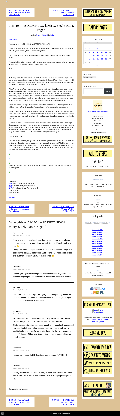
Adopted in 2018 (97, 246)
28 (106, 59)
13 (102, 52)
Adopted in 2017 (97, 248)
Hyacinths (16, 233)
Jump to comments (13, 39)
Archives (87, 74)
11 (93, 52)
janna (15, 266)
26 (98, 59)
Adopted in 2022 (97, 236)
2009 (10, 183)
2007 (10, 188)
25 (93, 59)
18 (93, 55)
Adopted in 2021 (97, 239)
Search (108, 91)
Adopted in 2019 (97, 243)
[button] (2, 413)
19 (98, 55)
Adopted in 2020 (97, 241)
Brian (15, 348)
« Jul (97, 65)
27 (102, 59)
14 (106, 52)
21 (106, 55)
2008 (10, 186)
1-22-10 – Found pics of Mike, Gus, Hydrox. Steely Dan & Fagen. (19, 12)
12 (98, 52)
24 (89, 59)
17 (89, 55)
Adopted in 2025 (97, 230)
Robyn (52, 35)
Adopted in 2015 (97, 252)
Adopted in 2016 (97, 250)
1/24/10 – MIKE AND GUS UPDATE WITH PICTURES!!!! (63, 12)
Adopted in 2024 (97, 232)
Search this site (89, 86)
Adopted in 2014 (97, 255)
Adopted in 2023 (97, 234)
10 (89, 52)
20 (102, 55)
